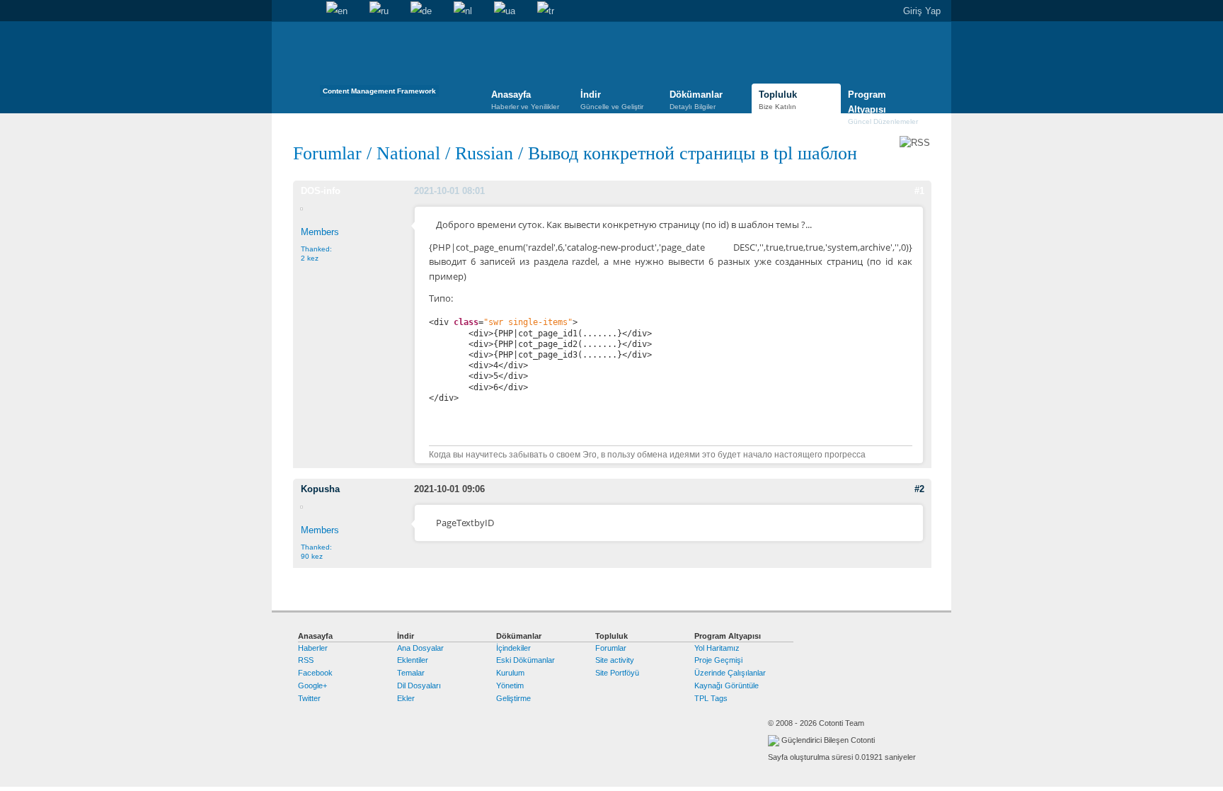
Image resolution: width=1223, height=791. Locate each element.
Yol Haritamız (717, 648)
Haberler (313, 648)
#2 (919, 489)
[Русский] (379, 11)
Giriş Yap (922, 11)
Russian (484, 153)
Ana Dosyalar (420, 648)
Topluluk (778, 99)
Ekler (406, 698)
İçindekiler (513, 648)
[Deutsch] (421, 11)
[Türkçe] (546, 11)
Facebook (315, 672)
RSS (306, 660)
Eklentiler (412, 660)
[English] (337, 11)
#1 (919, 191)
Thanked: (316, 253)
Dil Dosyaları (419, 685)
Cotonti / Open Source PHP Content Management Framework (379, 63)
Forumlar (327, 153)
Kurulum (510, 672)
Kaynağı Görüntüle (726, 685)
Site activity (614, 660)
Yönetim (510, 685)
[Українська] (504, 11)
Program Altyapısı (883, 102)
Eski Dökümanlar (525, 660)
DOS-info (320, 191)
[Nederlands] (463, 11)
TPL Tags (711, 698)
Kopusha (320, 489)
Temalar (411, 672)
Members (320, 232)
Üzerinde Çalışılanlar (730, 672)
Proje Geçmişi (718, 660)
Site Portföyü (617, 672)
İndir (611, 99)
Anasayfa (282, 11)
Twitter (309, 698)
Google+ (312, 685)
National (408, 153)
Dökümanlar (696, 99)
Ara (304, 11)
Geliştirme (513, 698)
